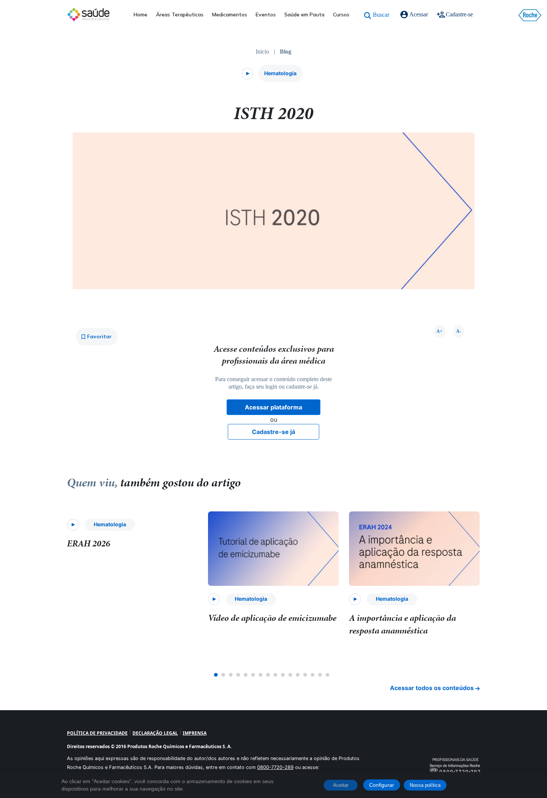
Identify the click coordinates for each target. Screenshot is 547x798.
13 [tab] (305, 675)
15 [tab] (320, 675)
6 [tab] (253, 675)
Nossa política (425, 785)
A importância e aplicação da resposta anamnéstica (402, 624)
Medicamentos (229, 14)
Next (485, 592)
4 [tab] (238, 675)
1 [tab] (216, 675)
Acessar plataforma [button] (273, 407)
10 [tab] (283, 675)
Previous (61, 592)
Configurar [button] (381, 785)
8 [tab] (268, 675)
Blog (285, 51)
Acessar (418, 14)
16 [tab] (327, 675)
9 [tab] (275, 675)
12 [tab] (298, 675)
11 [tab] (290, 675)
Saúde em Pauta (304, 14)
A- (458, 331)
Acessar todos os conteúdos (432, 688)
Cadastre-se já (273, 431)
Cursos (341, 14)
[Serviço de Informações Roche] (455, 756)
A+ (439, 331)
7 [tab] (260, 675)
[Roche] (529, 15)
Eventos (266, 14)
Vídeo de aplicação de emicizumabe (272, 618)
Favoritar (99, 336)
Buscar (381, 15)
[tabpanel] (132, 535)
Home (140, 14)
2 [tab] (223, 675)
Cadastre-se (459, 14)
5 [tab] (245, 675)
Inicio (262, 51)
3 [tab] (231, 675)
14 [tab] (312, 675)
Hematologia (280, 73)
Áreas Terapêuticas (180, 14)
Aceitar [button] (340, 785)
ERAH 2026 (88, 543)
